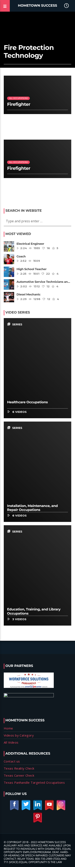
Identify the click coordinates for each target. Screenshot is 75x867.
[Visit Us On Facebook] (14, 809)
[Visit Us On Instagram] (61, 809)
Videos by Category (19, 735)
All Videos (11, 742)
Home (8, 728)
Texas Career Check (19, 775)
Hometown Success (37, 6)
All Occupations (18, 98)
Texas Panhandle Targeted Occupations (34, 782)
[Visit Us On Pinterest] (37, 822)
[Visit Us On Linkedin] (37, 809)
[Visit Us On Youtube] (49, 809)
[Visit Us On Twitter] (26, 809)
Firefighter (18, 104)
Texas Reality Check (19, 768)
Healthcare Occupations (27, 402)
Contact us (12, 761)
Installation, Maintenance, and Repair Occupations (32, 508)
